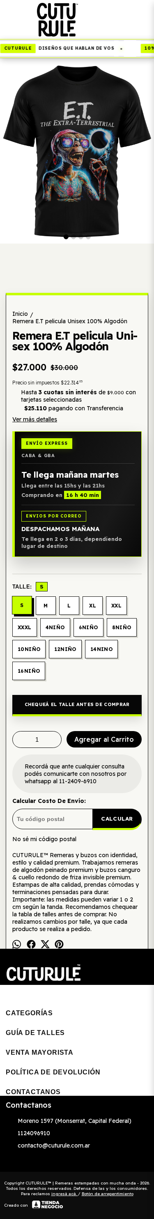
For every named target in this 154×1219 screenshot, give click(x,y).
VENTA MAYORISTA (40, 1052)
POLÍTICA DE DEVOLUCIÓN (53, 1072)
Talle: (28, 586)
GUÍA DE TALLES (35, 1032)
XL (92, 606)
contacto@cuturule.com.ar (54, 1145)
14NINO (101, 649)
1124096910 (34, 1133)
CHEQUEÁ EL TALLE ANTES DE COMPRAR (77, 704)
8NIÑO (121, 627)
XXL (116, 606)
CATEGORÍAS (29, 1013)
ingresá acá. (64, 1193)
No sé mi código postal (44, 839)
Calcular (117, 818)
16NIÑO (29, 671)
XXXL (25, 627)
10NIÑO (29, 649)
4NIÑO (55, 627)
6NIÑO (88, 627)
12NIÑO (65, 649)
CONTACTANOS (33, 1091)
